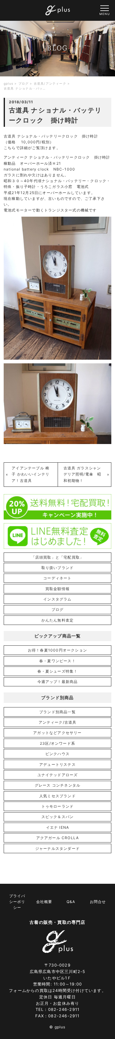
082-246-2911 (63, 1009)
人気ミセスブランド (57, 796)
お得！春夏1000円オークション (57, 650)
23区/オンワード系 (57, 743)
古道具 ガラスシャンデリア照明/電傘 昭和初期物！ (82, 474)
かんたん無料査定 (57, 620)
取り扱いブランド (57, 567)
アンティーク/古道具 (58, 722)
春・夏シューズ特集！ (57, 671)
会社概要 (44, 901)
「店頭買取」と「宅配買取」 (57, 557)
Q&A (71, 901)
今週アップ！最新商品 (57, 681)
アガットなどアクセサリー (57, 732)
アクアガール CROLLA (57, 837)
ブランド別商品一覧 (57, 712)
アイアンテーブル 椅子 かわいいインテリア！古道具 (30, 474)
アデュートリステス (57, 764)
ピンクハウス (57, 753)
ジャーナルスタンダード (57, 848)
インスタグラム (57, 599)
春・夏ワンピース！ (57, 661)
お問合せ (98, 901)
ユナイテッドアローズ (57, 775)
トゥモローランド (57, 806)
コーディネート (57, 578)
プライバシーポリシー (17, 902)
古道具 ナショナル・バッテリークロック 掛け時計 (51, 136)
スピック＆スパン (57, 816)
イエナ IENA (57, 827)
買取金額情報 (57, 588)
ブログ (58, 609)
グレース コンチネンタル (57, 785)
